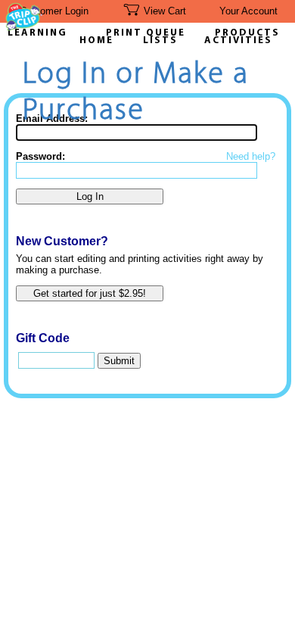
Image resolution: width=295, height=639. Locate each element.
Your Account (248, 11)
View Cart (165, 11)
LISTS (160, 40)
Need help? (250, 156)
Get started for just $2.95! (89, 293)
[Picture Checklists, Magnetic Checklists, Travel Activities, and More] (24, 26)
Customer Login (54, 11)
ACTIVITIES (238, 40)
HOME (96, 40)
